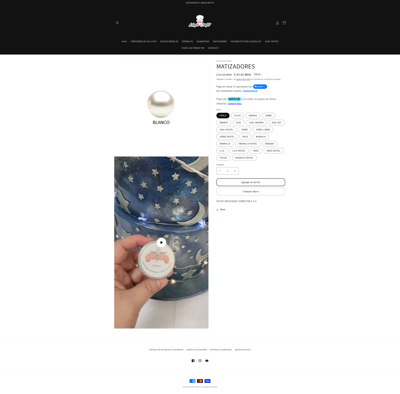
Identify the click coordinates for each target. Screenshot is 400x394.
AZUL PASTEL (226, 129)
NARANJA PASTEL (244, 158)
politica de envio (243, 349)
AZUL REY (276, 122)
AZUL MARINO (256, 122)
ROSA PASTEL (273, 150)
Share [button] (222, 209)
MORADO (269, 143)
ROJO (245, 136)
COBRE (268, 115)
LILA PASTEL (238, 150)
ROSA (256, 150)
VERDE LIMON (263, 129)
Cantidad (220, 165)
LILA (222, 150)
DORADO (253, 115)
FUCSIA (223, 158)
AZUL (238, 122)
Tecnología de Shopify (209, 387)
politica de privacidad (197, 349)
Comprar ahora (251, 191)
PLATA (237, 115)
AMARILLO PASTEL (247, 143)
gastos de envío (243, 79)
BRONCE (224, 122)
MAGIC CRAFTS (194, 387)
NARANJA (261, 136)
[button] (117, 22)
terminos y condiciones (221, 349)
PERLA (223, 115)
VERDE (244, 129)
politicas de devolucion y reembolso (166, 349)
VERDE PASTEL (227, 136)
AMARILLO (225, 143)
